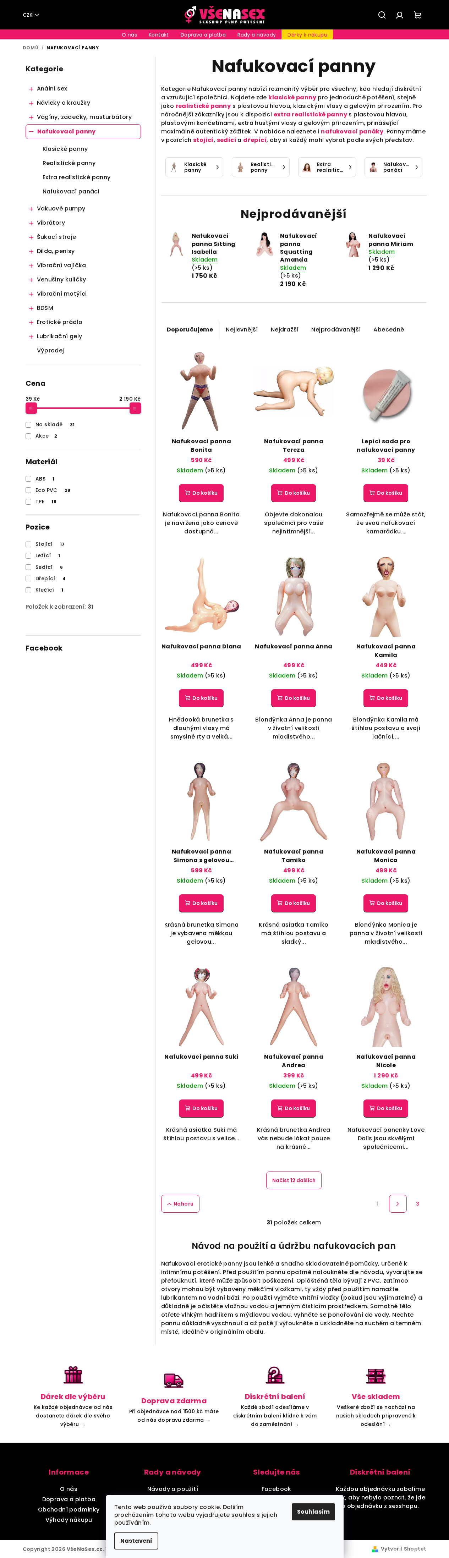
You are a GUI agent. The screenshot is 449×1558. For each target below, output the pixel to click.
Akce (46, 435)
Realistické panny (69, 163)
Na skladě (55, 424)
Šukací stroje (56, 237)
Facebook (276, 1489)
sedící (226, 140)
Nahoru (183, 1203)
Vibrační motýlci (62, 294)
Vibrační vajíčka (61, 265)
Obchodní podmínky (69, 1509)
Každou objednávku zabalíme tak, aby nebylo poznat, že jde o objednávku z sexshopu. (380, 1497)
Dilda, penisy (56, 251)
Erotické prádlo (60, 322)
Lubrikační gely (59, 336)
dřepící (255, 140)
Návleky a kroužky (64, 103)
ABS (45, 478)
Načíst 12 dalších (294, 1180)
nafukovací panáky (352, 131)
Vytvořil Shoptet (403, 1548)
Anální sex (52, 88)
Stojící (50, 544)
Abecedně (388, 329)
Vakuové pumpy (61, 208)
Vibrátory (51, 223)
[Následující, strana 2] (398, 1204)
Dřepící (50, 578)
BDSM (45, 308)
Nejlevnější (242, 329)
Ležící (47, 555)
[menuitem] (129, 34)
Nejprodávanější (336, 329)
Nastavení (136, 1541)
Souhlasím (313, 1512)
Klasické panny (65, 149)
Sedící (49, 567)
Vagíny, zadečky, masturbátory (84, 117)
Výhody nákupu (68, 1520)
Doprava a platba (68, 1499)
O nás (68, 1489)
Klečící (49, 589)
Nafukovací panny (66, 131)
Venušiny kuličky (61, 279)
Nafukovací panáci (71, 191)
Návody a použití (172, 1489)
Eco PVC (53, 490)
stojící (203, 140)
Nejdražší (285, 329)
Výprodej (50, 350)
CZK (28, 14)
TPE (45, 501)
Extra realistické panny (77, 177)
